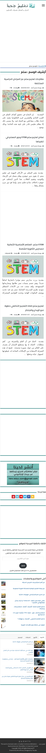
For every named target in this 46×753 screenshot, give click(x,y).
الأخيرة (42, 637)
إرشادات (15, 88)
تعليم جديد (42, 744)
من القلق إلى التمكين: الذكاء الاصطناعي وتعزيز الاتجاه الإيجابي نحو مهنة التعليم (19, 668)
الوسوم (20, 637)
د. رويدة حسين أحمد (36, 88)
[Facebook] (28, 496)
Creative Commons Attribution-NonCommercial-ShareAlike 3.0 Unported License (23, 745)
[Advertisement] (23, 37)
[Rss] (32, 496)
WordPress (20, 750)
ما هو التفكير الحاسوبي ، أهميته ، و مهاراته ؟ (31, 619)
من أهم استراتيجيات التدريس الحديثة (33, 582)
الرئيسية (42, 66)
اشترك (23, 565)
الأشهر (35, 637)
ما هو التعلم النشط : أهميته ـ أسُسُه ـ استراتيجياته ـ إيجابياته (29, 607)
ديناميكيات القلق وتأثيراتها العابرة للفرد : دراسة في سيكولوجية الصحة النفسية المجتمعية (17, 660)
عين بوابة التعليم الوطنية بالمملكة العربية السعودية (29, 588)
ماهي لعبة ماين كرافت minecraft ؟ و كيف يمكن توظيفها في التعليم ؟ (30, 601)
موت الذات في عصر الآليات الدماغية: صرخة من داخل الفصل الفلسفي (18, 651)
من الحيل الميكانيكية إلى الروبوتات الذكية (32, 594)
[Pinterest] (21, 496)
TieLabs (34, 750)
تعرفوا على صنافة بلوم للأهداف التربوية (33, 625)
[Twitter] (25, 496)
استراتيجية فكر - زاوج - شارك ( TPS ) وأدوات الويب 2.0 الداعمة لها (29, 613)
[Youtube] (13, 496)
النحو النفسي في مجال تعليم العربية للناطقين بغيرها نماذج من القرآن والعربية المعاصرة (17, 677)
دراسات (16, 146)
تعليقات (27, 637)
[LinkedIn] (17, 496)
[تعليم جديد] (20, 7)
